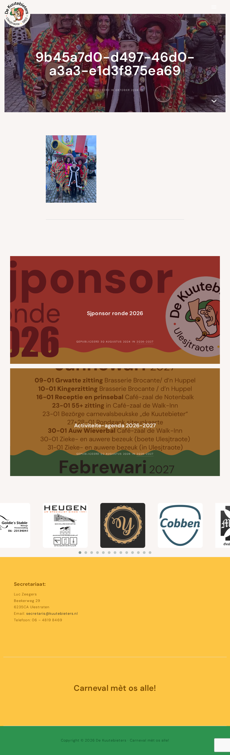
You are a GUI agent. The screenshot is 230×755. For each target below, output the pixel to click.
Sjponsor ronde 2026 (115, 313)
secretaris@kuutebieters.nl (52, 613)
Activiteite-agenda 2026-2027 (115, 425)
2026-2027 (145, 341)
